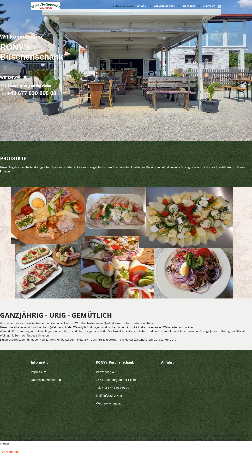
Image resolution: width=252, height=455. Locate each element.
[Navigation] (219, 6)
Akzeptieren (10, 452)
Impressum (38, 372)
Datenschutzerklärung (46, 380)
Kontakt (209, 6)
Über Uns (189, 6)
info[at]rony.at (112, 395)
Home (140, 6)
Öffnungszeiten (165, 6)
